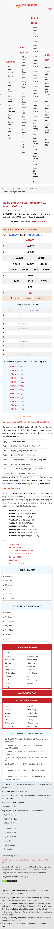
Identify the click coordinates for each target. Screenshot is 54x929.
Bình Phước (9, 660)
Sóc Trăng (9, 589)
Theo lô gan (47, 66)
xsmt (5, 229)
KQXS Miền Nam (10, 819)
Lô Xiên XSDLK (15, 557)
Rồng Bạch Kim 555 (24, 86)
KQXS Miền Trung (11, 823)
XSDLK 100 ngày (17, 382)
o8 (20, 886)
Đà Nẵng (8, 594)
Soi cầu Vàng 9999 (11, 99)
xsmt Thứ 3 (15, 229)
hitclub (43, 886)
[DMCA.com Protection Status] (9, 882)
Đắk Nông (32, 710)
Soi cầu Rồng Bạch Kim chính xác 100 (24, 103)
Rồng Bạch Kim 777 (22, 870)
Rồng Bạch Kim (24, 50)
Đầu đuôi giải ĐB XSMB (47, 89)
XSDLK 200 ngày (17, 393)
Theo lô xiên (47, 106)
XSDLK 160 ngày (17, 390)
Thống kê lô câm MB (47, 141)
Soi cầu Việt (11, 123)
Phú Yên (8, 720)
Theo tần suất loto (47, 116)
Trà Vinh (8, 683)
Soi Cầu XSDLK (38, 222)
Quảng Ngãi (9, 723)
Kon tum (8, 716)
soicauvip (12, 484)
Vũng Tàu (9, 687)
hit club (5, 886)
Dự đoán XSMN (10, 833)
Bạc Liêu (8, 653)
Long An (8, 676)
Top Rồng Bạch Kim (24, 121)
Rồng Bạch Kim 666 (24, 73)
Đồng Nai (8, 585)
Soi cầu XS (10, 62)
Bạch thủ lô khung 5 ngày (35, 143)
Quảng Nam (33, 723)
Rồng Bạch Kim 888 (24, 61)
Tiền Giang (32, 680)
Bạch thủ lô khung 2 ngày (35, 50)
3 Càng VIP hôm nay (24, 147)
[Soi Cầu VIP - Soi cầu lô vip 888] (27, 6)
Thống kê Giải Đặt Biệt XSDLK (21, 551)
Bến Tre (31, 653)
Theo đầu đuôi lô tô (47, 128)
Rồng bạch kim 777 (24, 133)
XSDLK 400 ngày (17, 405)
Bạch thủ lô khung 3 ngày (35, 95)
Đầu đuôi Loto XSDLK (18, 563)
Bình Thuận (9, 621)
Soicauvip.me (24, 877)
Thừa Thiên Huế (34, 726)
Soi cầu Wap (11, 116)
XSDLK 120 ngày (17, 386)
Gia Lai (7, 713)
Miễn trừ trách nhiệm (10, 860)
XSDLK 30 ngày (16, 370)
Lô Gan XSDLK (15, 548)
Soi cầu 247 (11, 136)
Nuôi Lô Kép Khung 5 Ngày (35, 175)
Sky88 (23, 886)
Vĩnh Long (32, 683)
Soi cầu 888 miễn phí (11, 69)
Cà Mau (8, 663)
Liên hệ (41, 860)
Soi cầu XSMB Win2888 (11, 108)
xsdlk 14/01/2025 (35, 235)
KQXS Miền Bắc (10, 815)
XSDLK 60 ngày (16, 374)
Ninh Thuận (32, 716)
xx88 (32, 886)
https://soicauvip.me (19, 791)
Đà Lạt (7, 666)
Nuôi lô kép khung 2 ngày (35, 80)
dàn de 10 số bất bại (37, 873)
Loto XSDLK (14, 560)
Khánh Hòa (9, 598)
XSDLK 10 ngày (16, 366)
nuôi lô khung (23, 873)
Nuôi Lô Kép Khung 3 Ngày (35, 127)
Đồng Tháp (9, 670)
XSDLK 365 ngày (17, 401)
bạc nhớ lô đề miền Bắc (40, 870)
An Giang (8, 617)
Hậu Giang (32, 670)
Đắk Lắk (13, 235)
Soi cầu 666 (11, 77)
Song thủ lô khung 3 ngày (35, 110)
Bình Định (9, 630)
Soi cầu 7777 (11, 90)
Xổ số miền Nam (27, 647)
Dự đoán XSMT (10, 837)
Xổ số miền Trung (27, 700)
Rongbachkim (7, 870)
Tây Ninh (8, 626)
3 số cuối (39, 298)
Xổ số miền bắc (27, 693)
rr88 (28, 886)
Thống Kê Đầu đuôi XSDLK (20, 554)
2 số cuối (27, 298)
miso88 (38, 886)
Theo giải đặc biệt (47, 75)
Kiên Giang (32, 673)
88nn (16, 886)
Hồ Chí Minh (10, 673)
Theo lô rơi (47, 100)
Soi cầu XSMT (15, 544)
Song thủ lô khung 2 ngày (35, 65)
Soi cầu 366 (11, 84)
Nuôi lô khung (34, 20)
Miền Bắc (8, 576)
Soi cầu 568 (11, 130)
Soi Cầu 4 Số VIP (47, 57)
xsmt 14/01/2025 (30, 229)
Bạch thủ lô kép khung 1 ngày (35, 34)
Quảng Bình (9, 634)
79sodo (11, 886)
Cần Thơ (8, 581)
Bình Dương (33, 656)
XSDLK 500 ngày (17, 409)
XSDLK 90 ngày (16, 378)
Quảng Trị (9, 639)
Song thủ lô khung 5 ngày (35, 158)
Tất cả (16, 298)
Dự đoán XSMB (10, 828)
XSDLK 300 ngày (17, 397)
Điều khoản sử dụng (28, 860)
